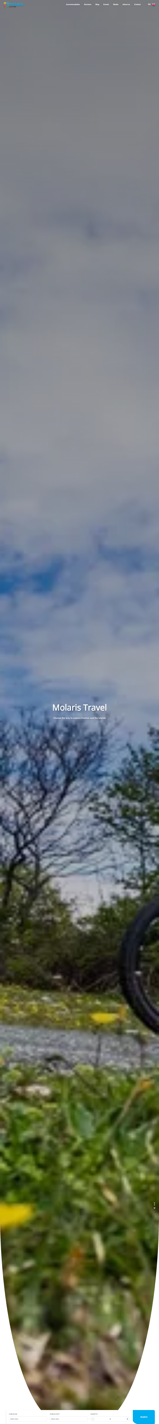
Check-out (55, 1414)
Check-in (13, 1414)
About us (126, 4)
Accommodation (73, 4)
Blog (97, 4)
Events (106, 4)
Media (115, 4)
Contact (137, 4)
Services (87, 4)
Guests (94, 1414)
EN (149, 4)
